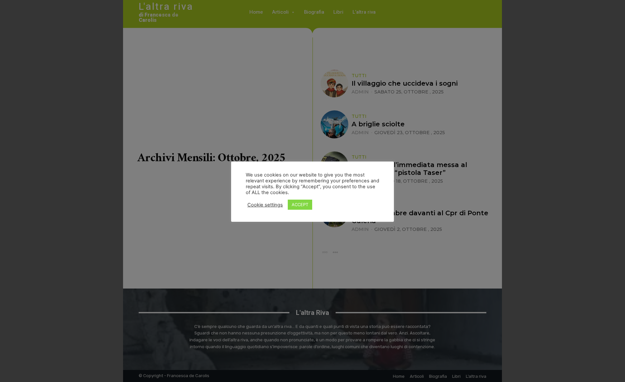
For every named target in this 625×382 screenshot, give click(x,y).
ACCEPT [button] (300, 204)
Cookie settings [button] (265, 205)
